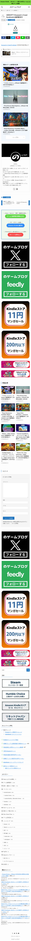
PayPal (6, 851)
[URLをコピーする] (27, 37)
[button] (3, 37)
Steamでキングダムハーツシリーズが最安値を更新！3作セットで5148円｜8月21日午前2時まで (15, 890)
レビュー (7, 848)
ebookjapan (8, 839)
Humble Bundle (9, 792)
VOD (6, 845)
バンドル (7, 789)
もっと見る (15, 137)
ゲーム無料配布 (11, 20)
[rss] (16, 933)
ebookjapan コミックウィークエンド (13, 762)
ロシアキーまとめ (8, 861)
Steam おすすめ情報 (9, 779)
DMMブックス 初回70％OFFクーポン (13, 758)
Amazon (7, 824)
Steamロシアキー (9, 855)
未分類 (6, 864)
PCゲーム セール (9, 807)
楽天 (6, 830)
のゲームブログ (15, 7)
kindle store (8, 836)
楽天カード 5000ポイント (10, 766)
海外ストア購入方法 (9, 811)
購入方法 (7, 858)
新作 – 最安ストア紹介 (10, 786)
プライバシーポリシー (15, 936)
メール (4, 505)
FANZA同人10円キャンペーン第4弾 (13, 747)
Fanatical (7, 801)
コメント (5, 481)
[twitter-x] (14, 189)
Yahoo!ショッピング (9, 827)
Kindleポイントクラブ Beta (10, 740)
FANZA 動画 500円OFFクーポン (12, 755)
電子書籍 (7, 833)
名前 (4, 500)
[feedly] (14, 933)
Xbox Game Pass (8, 814)
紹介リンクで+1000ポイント (13, 768)
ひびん (4, 883)
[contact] (17, 189)
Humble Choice (9, 795)
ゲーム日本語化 (8, 817)
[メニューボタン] (29, 7)
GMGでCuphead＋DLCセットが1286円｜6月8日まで (15, 882)
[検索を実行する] (28, 670)
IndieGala (7, 804)
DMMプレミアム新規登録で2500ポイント (14, 743)
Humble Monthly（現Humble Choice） (14, 798)
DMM (6, 842)
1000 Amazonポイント (9, 751)
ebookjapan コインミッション (13, 734)
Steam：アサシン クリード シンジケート (20, 53)
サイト (4, 511)
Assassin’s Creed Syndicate (9, 45)
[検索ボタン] (2, 7)
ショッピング (8, 821)
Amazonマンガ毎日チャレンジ (13, 732)
